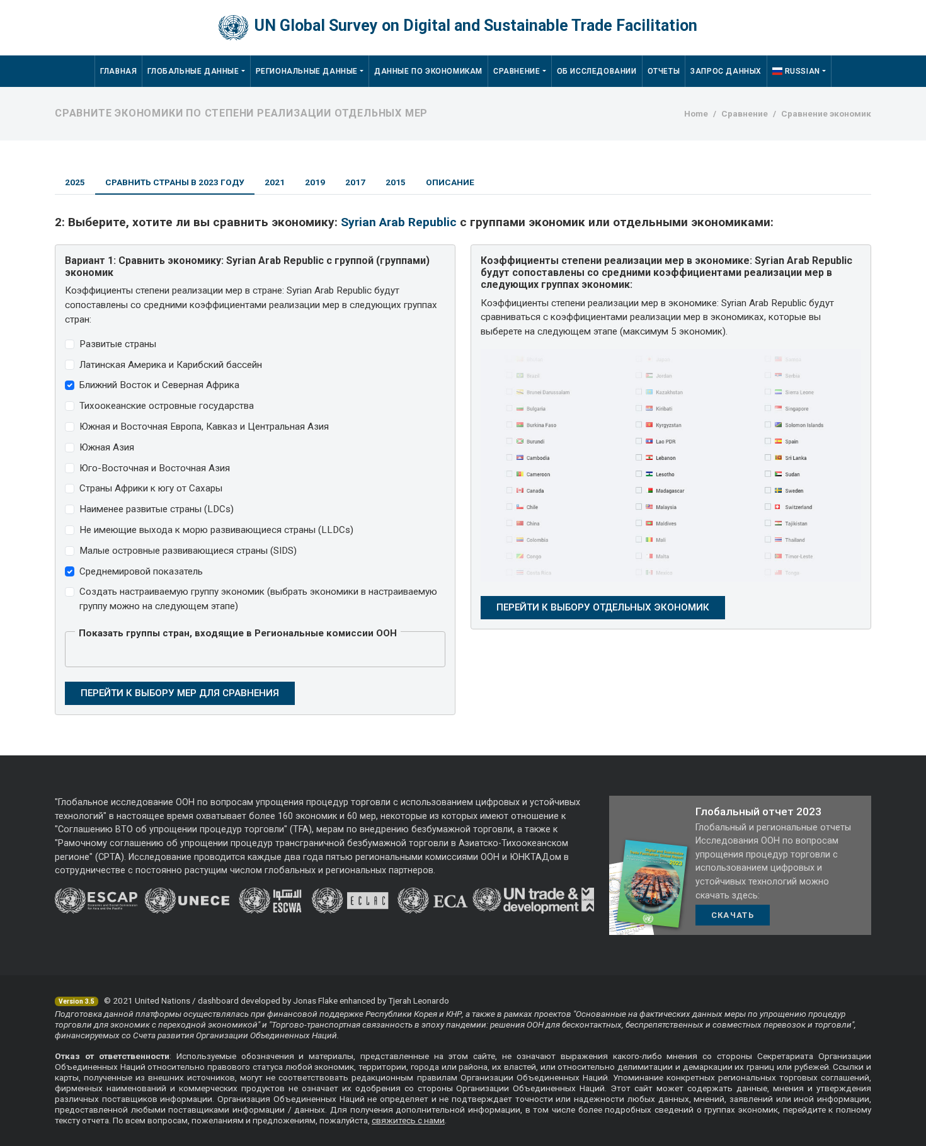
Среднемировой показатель (141, 571)
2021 (275, 182)
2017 (355, 182)
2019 (315, 182)
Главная (118, 71)
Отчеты (664, 71)
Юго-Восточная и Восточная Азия (154, 468)
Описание (450, 182)
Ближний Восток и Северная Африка (159, 385)
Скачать (732, 915)
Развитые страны (117, 344)
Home (696, 113)
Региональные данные (307, 71)
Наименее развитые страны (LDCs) (156, 509)
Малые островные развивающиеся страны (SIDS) (188, 550)
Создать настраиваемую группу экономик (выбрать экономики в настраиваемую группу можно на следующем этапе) (258, 599)
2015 (396, 182)
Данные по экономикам (428, 71)
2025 (75, 182)
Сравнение (516, 71)
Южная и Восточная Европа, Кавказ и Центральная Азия (204, 426)
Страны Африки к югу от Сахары (150, 488)
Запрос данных (726, 71)
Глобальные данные (193, 71)
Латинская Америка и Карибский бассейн (170, 364)
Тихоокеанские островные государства (166, 405)
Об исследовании (597, 71)
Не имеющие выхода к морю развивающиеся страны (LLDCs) (216, 530)
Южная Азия (106, 447)
